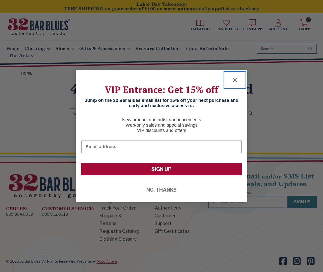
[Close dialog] (234, 80)
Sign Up (161, 169)
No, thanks (161, 190)
